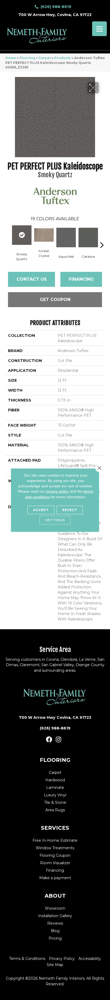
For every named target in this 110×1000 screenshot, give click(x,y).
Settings (55, 520)
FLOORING (55, 760)
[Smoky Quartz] (22, 235)
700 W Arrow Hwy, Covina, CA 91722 (55, 14)
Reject (69, 510)
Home (10, 58)
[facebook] (49, 739)
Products (62, 58)
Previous (8, 237)
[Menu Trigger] (99, 28)
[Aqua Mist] (66, 237)
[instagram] (58, 739)
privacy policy (57, 491)
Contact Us (32, 279)
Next (102, 237)
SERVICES (55, 828)
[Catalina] (88, 237)
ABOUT (55, 896)
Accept (41, 510)
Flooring (27, 58)
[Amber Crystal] (44, 235)
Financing (81, 279)
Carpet (44, 58)
